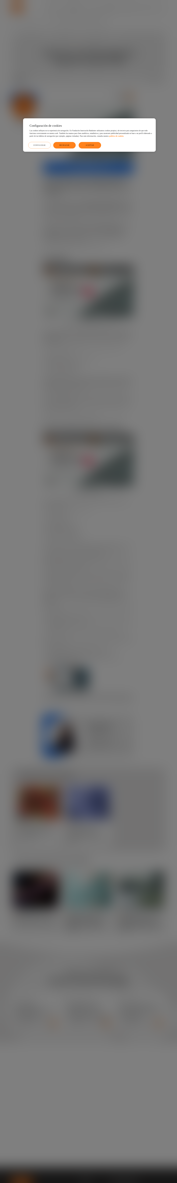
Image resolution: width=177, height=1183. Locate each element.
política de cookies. (116, 136)
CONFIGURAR (39, 145)
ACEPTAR (90, 145)
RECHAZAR (64, 145)
